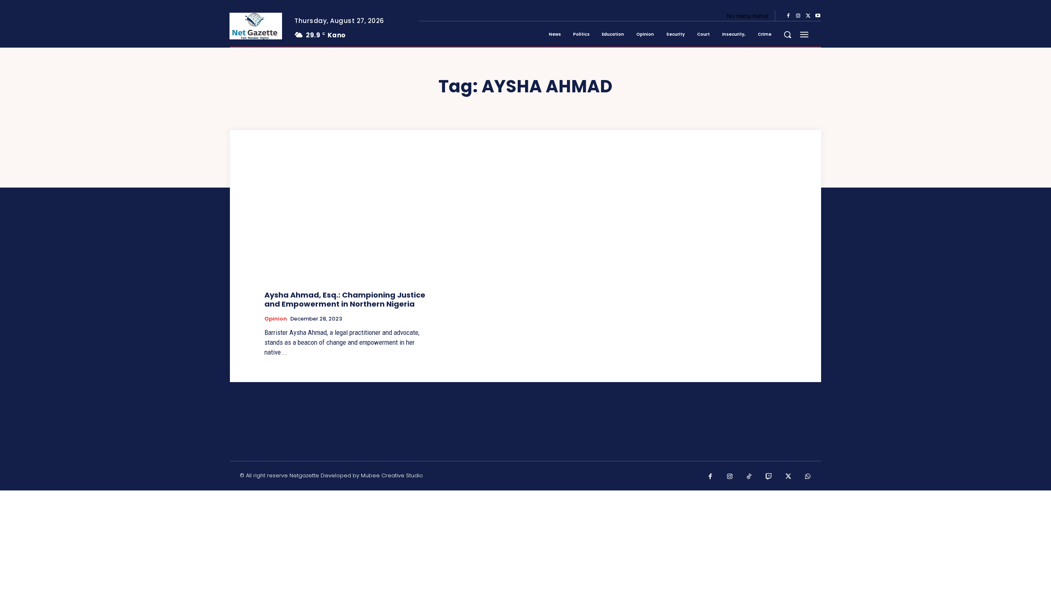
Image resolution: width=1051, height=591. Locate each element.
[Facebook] (788, 16)
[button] (787, 34)
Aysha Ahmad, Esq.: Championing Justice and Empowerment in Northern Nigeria (344, 299)
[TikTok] (749, 477)
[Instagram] (798, 16)
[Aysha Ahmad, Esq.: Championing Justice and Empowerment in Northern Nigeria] (347, 223)
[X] (808, 16)
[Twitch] (769, 477)
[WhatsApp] (808, 477)
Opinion (275, 319)
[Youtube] (818, 16)
